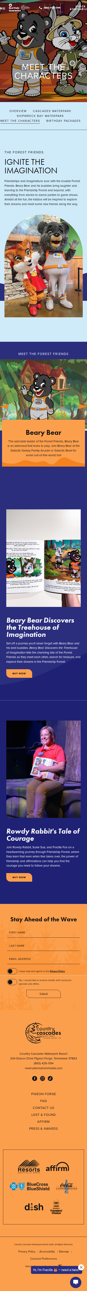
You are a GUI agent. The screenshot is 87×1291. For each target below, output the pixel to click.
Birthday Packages (63, 121)
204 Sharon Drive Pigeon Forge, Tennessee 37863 (41, 1058)
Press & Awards (43, 1128)
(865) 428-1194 (52, 8)
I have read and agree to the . (42, 971)
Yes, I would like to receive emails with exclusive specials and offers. (45, 982)
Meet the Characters (20, 121)
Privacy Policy (57, 971)
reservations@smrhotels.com (43, 1068)
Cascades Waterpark (52, 111)
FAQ (43, 1101)
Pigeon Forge (43, 1094)
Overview (18, 111)
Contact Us (43, 1107)
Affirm (43, 1121)
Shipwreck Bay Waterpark (40, 116)
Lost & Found (43, 1114)
